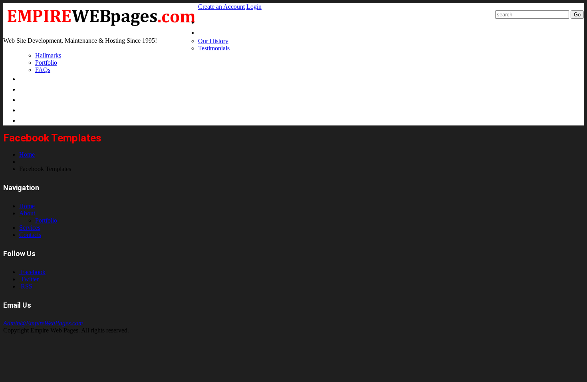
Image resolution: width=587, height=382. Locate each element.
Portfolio (46, 62)
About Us (213, 32)
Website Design (44, 78)
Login (254, 6)
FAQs (42, 69)
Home (208, 22)
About (27, 213)
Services (29, 227)
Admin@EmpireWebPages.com (43, 323)
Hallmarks (48, 55)
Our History (213, 41)
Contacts (30, 234)
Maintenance (40, 89)
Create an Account (221, 6)
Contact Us (38, 120)
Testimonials (214, 48)
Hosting (32, 99)
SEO (26, 109)
